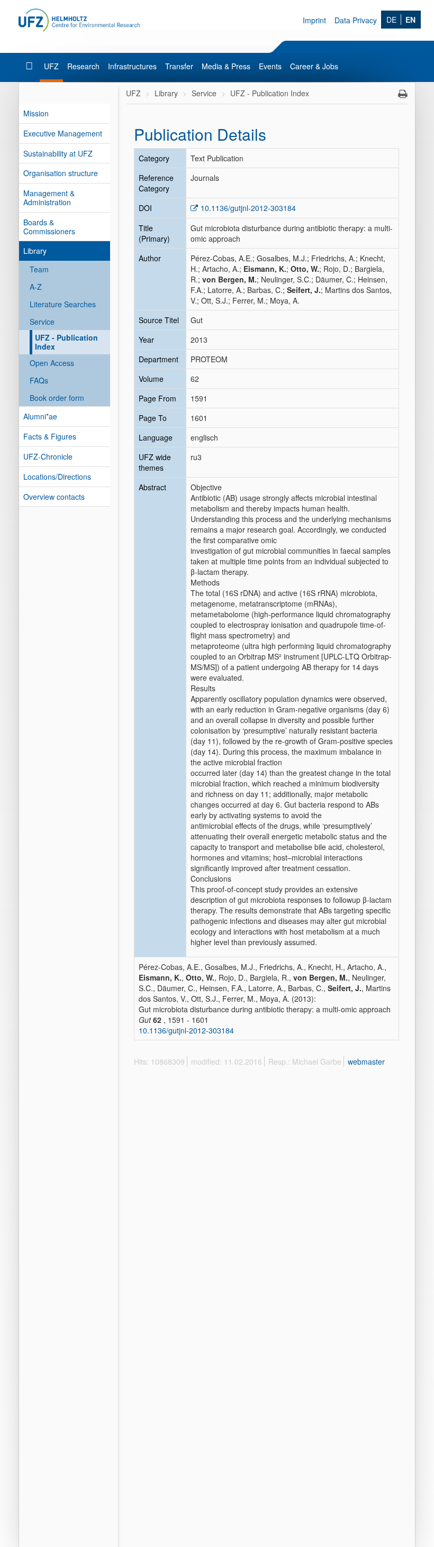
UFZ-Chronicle (48, 456)
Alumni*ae (40, 416)
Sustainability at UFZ (58, 153)
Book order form (57, 397)
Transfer (179, 66)
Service (42, 321)
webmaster (366, 1061)
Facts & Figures (49, 436)
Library (35, 250)
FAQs (39, 380)
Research (83, 66)
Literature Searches (63, 304)
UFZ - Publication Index (66, 342)
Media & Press (226, 66)
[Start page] (30, 66)
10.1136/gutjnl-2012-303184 (248, 208)
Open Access (52, 363)
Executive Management (62, 133)
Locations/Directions (57, 476)
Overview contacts (54, 496)
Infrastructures (132, 66)
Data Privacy (355, 20)
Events (270, 66)
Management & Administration (49, 197)
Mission (36, 113)
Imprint (314, 20)
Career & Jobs (314, 66)
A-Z (36, 286)
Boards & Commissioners (49, 226)
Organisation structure (60, 173)
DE (391, 19)
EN (410, 19)
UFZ (51, 66)
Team (39, 269)
